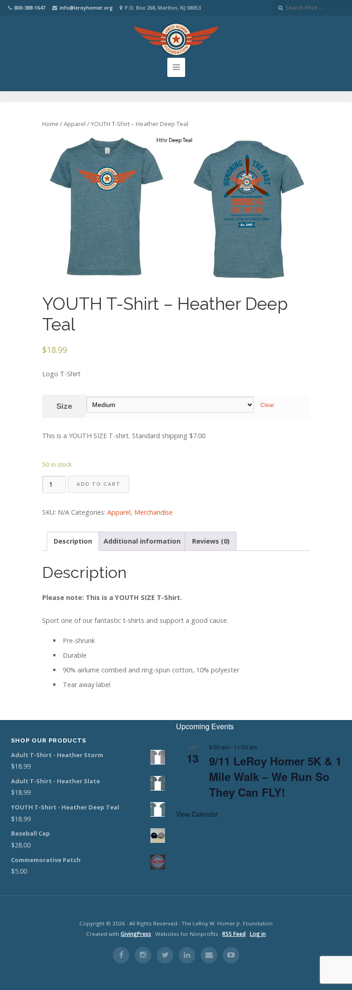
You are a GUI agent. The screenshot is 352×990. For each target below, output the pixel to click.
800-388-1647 (29, 7)
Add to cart (99, 484)
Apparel (75, 124)
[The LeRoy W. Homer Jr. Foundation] (176, 39)
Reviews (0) (211, 541)
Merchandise (153, 512)
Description (73, 541)
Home (50, 124)
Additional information (142, 541)
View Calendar (197, 814)
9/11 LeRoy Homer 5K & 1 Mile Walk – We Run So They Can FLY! (275, 776)
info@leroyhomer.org (86, 7)
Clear (267, 405)
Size (64, 406)
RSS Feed (234, 933)
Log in (258, 933)
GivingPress (136, 933)
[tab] (73, 541)
